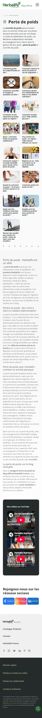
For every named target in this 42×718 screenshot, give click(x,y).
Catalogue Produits (12, 629)
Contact (6, 636)
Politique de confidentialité (13, 681)
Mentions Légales (10, 665)
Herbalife (33, 459)
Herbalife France (11, 643)
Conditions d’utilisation (12, 689)
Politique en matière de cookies (15, 673)
